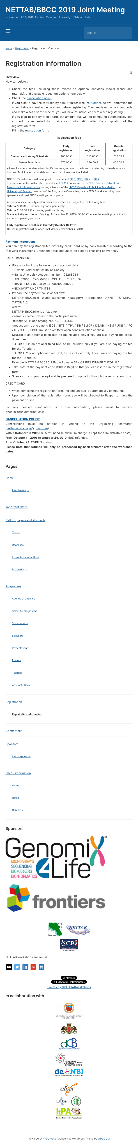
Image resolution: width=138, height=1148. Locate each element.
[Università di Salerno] (69, 1010)
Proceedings (19, 569)
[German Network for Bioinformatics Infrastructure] (69, 1072)
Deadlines (18, 544)
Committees (14, 731)
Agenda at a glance (23, 598)
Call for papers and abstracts (25, 520)
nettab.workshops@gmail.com (27, 428)
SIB (86, 179)
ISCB (79, 179)
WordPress (49, 1138)
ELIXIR (64, 183)
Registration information (27, 714)
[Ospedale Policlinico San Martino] (69, 1029)
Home (9, 48)
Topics (16, 532)
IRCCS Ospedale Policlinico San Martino (92, 187)
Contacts (17, 810)
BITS (72, 179)
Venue (15, 785)
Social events (20, 623)
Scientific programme (24, 610)
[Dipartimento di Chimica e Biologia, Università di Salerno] (69, 1044)
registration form (36, 130)
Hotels (15, 797)
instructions (94, 103)
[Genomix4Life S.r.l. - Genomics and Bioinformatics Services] (56, 857)
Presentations (20, 647)
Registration (22, 48)
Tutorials (17, 672)
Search (127, 33)
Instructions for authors (25, 557)
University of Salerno (19, 191)
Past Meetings (20, 490)
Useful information (18, 773)
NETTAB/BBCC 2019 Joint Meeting (65, 9)
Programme (13, 586)
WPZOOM (104, 1138)
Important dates (16, 507)
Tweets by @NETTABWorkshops (69, 987)
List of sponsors (21, 756)
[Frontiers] (56, 898)
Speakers (17, 635)
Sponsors (12, 744)
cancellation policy (39, 98)
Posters (16, 660)
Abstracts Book (21, 685)
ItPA (96, 179)
